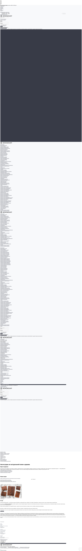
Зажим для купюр (3, 82)
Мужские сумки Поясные (4, 122)
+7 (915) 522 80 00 (3, 19)
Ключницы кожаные (3, 37)
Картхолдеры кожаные (4, 34)
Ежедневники (2, 91)
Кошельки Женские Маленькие (5, 76)
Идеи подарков (2, 458)
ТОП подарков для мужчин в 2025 (5, 470)
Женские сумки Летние (4, 126)
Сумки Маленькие (3, 138)
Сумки (1, 185)
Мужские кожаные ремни (4, 146)
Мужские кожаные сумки (4, 57)
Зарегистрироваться (3, 28)
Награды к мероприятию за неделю (6, 471)
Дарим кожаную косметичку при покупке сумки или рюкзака (10, 478)
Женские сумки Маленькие (4, 127)
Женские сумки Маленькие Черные (6, 198)
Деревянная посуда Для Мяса (5, 104)
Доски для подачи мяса (4, 106)
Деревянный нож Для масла (5, 114)
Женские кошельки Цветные (5, 75)
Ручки (1, 47)
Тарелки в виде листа (3, 111)
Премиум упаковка (3, 50)
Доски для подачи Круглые (4, 175)
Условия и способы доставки (5, 453)
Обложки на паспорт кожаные (5, 33)
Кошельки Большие (3, 83)
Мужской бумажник (3, 266)
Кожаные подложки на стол (4, 46)
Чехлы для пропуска (3, 39)
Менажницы (2, 178)
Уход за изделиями (3, 459)
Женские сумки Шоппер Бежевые (5, 131)
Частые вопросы (3, 456)
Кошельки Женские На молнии (5, 77)
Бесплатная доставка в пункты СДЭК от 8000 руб (8, 481)
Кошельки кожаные (3, 73)
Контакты (1, 526)
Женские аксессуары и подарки (5, 472)
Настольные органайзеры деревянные (6, 165)
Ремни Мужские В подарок (4, 68)
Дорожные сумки (3, 58)
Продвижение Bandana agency (25, 547)
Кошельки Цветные (3, 155)
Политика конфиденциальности (5, 461)
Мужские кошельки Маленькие (5, 79)
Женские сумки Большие (4, 124)
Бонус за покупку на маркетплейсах (6, 480)
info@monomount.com (3, 14)
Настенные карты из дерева (4, 168)
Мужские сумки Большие (4, 117)
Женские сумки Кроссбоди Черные (6, 195)
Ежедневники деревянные (4, 44)
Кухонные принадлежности (4, 113)
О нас (1, 523)
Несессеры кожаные (3, 38)
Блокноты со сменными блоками (5, 92)
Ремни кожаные (3, 31)
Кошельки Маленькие (4, 84)
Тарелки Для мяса (3, 112)
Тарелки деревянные (3, 55)
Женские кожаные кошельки (5, 35)
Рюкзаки (1, 209)
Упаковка (1, 99)
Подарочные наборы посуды (5, 53)
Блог (1, 9)
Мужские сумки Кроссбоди (4, 119)
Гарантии (1, 8)
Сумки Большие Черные (4, 136)
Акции (1, 10)
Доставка (1, 7)
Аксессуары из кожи (3, 64)
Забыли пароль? (3, 25)
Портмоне (2, 86)
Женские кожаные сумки (4, 123)
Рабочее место (2, 95)
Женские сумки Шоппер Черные (5, 132)
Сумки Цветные (2, 139)
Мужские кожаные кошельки (5, 36)
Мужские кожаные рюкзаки (4, 61)
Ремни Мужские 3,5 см (4, 66)
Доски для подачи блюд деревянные (6, 54)
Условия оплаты (2, 531)
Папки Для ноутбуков (3, 134)
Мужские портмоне (3, 81)
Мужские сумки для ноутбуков (5, 188)
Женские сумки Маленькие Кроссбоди (6, 128)
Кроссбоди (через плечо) (4, 135)
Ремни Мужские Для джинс (4, 69)
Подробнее (2, 511)
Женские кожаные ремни (4, 32)
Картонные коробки (3, 51)
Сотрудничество (3, 457)
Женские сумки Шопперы (4, 202)
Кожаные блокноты (3, 42)
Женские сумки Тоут (3, 130)
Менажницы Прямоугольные (5, 110)
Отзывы (1, 455)
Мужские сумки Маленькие (4, 121)
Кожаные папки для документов (5, 59)
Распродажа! (2, 63)
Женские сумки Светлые (4, 129)
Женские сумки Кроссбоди (4, 125)
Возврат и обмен (3, 452)
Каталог (1, 524)
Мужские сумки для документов (5, 118)
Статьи (1, 536)
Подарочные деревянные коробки (6, 102)
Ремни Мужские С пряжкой (4, 70)
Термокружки (2, 48)
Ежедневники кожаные (4, 43)
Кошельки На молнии (3, 85)
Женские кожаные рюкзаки (4, 141)
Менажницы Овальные (4, 109)
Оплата (1, 6)
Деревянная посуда (3, 172)
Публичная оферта (3, 460)
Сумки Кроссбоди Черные (4, 137)
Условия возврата (2, 530)
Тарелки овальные (3, 182)
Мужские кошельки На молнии (5, 80)
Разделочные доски (3, 107)
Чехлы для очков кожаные (4, 158)
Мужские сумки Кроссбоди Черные (6, 120)
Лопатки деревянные (3, 115)
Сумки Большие (3, 205)
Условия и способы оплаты (4, 454)
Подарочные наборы (3, 90)
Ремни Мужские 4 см (3, 67)
